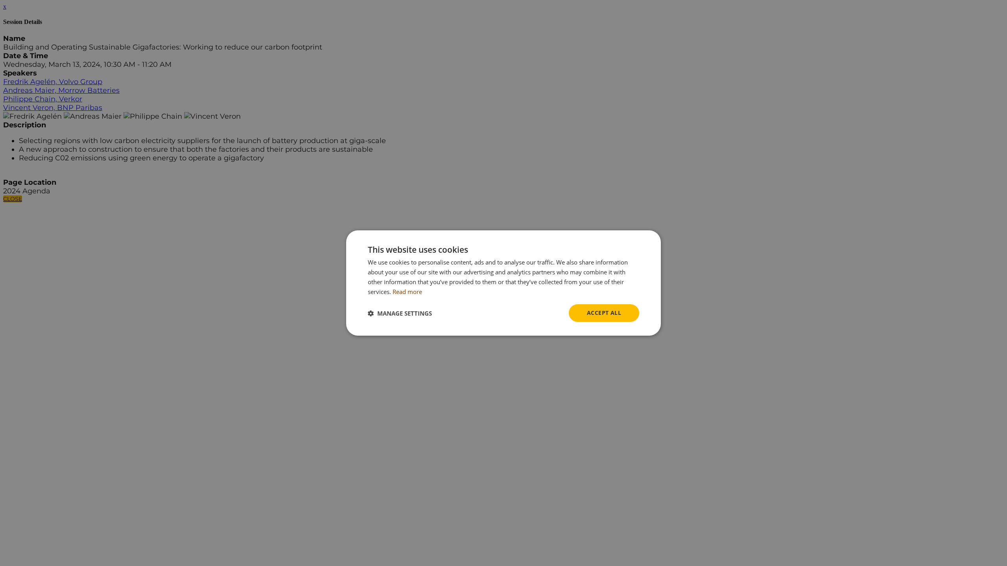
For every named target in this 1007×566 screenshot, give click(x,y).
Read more (407, 292)
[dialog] (503, 283)
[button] (400, 313)
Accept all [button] (604, 312)
